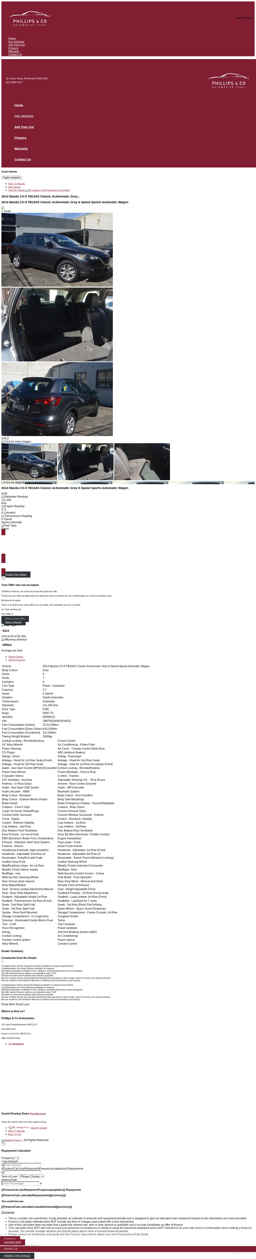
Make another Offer (15, 619)
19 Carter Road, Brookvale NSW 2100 (27, 78)
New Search (14, 187)
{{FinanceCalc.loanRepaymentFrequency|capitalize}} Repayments (42, 1168)
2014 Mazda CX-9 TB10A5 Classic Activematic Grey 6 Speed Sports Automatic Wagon (64, 202)
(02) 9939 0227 (14, 82)
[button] (128, 1212)
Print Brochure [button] (38, 1113)
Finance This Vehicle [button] (15, 574)
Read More (8, 1004)
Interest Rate (9, 1179)
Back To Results (16, 183)
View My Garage (39, 190)
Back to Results (13, 622)
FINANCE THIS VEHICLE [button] (17, 1255)
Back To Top (14, 1134)
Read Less (22, 1004)
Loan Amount (9, 1161)
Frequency (8, 1158)
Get (16, 1044)
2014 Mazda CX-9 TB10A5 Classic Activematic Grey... (40, 196)
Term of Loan (9, 1176)
